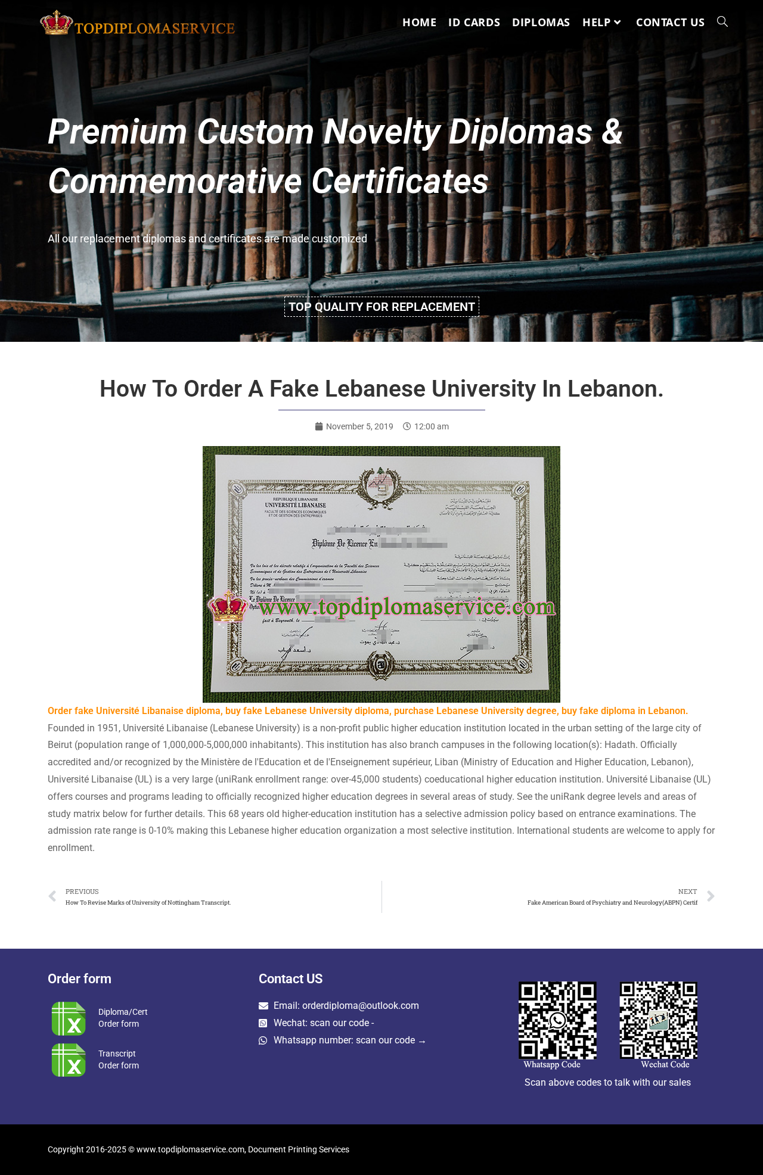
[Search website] (722, 22)
